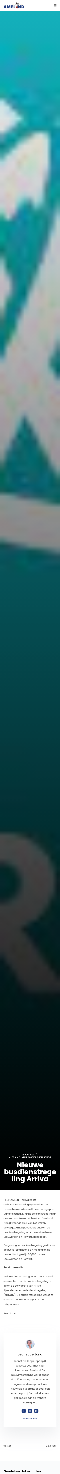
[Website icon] (30, 1411)
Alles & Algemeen (17, 1157)
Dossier (32, 1157)
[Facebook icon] (24, 1411)
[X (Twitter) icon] (36, 1411)
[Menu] (55, 5)
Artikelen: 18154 (30, 1418)
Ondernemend (44, 1157)
